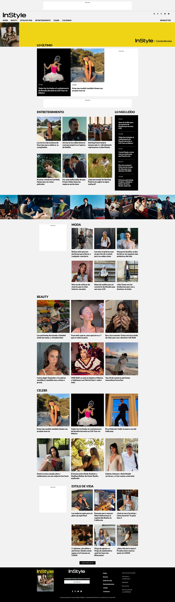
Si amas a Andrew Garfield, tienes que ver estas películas (48, 181)
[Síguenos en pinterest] (168, 14)
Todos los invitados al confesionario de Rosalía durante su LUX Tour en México (53, 90)
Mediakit (125, 582)
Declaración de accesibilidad (127, 591)
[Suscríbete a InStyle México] (87, 34)
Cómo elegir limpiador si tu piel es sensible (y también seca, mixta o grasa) (51, 380)
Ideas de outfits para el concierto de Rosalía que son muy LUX (125, 125)
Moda (5, 20)
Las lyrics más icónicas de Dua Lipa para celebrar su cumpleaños (48, 144)
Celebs (56, 20)
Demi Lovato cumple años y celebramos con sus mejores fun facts (53, 475)
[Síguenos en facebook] (157, 14)
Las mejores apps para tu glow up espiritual (82, 514)
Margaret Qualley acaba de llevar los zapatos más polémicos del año (127, 253)
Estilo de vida (26, 20)
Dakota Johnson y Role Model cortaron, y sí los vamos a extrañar (120, 475)
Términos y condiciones (126, 578)
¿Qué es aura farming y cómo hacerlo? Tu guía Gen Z (126, 515)
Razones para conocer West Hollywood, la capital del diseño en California (103, 516)
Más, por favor (87, 563)
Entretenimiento (43, 20)
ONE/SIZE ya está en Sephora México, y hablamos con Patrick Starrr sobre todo (87, 380)
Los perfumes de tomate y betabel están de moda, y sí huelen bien (51, 336)
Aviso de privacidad (128, 573)
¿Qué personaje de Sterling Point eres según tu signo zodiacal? (99, 181)
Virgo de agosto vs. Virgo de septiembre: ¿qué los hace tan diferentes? (103, 551)
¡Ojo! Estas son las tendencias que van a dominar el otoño (126, 286)
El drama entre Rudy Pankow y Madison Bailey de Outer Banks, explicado (125, 183)
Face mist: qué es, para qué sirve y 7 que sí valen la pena (86, 336)
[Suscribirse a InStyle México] (45, 580)
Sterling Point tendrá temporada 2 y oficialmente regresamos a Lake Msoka (100, 144)
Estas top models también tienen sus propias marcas (87, 89)
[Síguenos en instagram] (161, 14)
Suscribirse (77, 582)
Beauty (14, 20)
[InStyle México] (14, 15)
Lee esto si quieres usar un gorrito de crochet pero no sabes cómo (104, 253)
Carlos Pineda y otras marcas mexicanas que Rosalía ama (126, 154)
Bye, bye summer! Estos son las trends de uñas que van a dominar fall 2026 (125, 168)
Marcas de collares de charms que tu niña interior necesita (81, 286)
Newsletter (165, 20)
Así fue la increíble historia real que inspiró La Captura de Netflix (73, 144)
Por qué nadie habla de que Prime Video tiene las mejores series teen (73, 181)
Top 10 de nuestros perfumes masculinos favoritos (117, 379)
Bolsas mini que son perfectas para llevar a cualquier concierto (81, 253)
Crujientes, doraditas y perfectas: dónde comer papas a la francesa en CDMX (82, 551)
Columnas (66, 20)
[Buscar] (154, 14)
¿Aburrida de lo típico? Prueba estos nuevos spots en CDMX (126, 550)
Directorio (125, 586)
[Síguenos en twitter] (165, 14)
